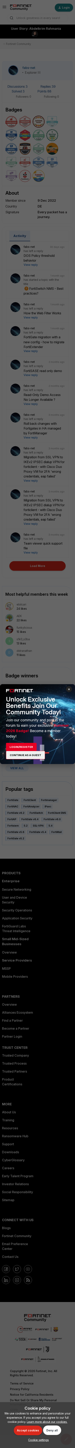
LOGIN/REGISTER (21, 746)
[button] (37, 1440)
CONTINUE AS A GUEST (25, 755)
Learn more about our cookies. (47, 1421)
